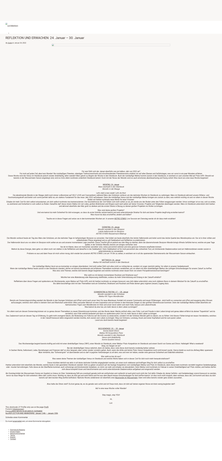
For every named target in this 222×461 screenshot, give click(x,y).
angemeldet (17, 421)
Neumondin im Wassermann (126, 378)
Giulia (10, 43)
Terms (12, 435)
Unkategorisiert (18, 409)
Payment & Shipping (17, 430)
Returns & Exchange (17, 433)
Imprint (12, 437)
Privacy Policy (15, 432)
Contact (13, 439)
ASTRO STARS (120, 219)
